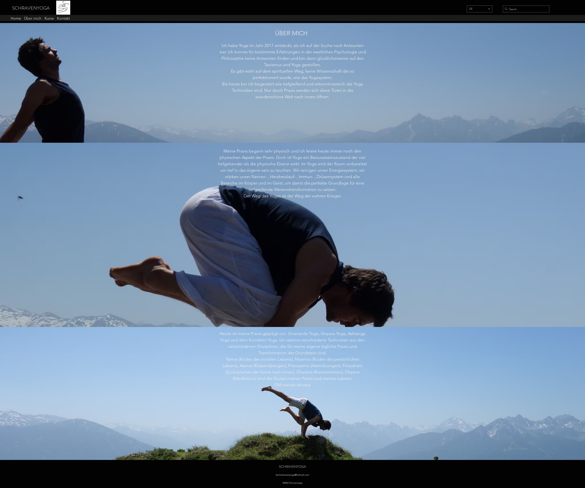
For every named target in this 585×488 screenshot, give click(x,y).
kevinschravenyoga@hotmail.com (292, 474)
